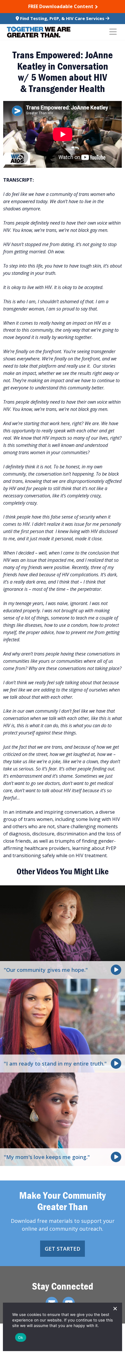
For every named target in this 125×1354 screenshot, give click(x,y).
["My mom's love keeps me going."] (62, 1118)
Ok (20, 1337)
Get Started (62, 1248)
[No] (115, 1308)
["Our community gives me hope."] (62, 931)
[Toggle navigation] (113, 32)
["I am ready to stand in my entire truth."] (62, 1025)
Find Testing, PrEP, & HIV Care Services (62, 18)
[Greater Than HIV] (39, 32)
